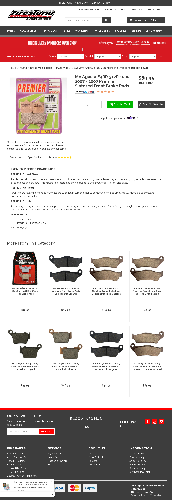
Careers (93, 461)
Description (16, 157)
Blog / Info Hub (97, 457)
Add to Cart (121, 104)
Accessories (28, 30)
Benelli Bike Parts (16, 461)
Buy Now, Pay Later (89, 10)
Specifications (35, 157)
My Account (54, 453)
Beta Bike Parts (15, 464)
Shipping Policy (137, 461)
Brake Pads (61, 68)
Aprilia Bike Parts (16, 453)
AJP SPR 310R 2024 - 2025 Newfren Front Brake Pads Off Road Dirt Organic (65, 291)
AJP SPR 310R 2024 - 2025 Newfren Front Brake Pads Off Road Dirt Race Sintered (106, 291)
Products (110, 10)
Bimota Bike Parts (16, 468)
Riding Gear (49, 30)
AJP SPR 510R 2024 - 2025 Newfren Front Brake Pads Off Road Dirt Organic (106, 367)
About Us (137, 10)
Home (13, 68)
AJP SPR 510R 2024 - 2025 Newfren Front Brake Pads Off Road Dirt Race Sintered (147, 367)
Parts (11, 30)
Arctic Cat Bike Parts (18, 457)
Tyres (66, 30)
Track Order (54, 457)
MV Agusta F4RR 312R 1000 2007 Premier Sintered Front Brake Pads (110, 68)
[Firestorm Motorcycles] (31, 14)
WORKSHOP (82, 30)
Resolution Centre (57, 461)
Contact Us (153, 10)
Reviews (53, 157)
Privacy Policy (136, 457)
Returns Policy (137, 464)
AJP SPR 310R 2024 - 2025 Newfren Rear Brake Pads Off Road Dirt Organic (25, 367)
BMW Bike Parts (15, 472)
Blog (123, 10)
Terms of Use (136, 453)
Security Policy (137, 468)
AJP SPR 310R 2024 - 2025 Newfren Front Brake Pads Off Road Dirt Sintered (147, 291)
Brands (136, 30)
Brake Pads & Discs (41, 68)
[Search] (106, 20)
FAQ (50, 464)
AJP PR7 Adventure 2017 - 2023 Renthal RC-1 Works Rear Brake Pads (24, 291)
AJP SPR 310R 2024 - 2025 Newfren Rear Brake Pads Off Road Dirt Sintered (66, 367)
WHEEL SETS (102, 30)
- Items (146, 20)
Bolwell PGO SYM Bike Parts (22, 475)
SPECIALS (120, 30)
